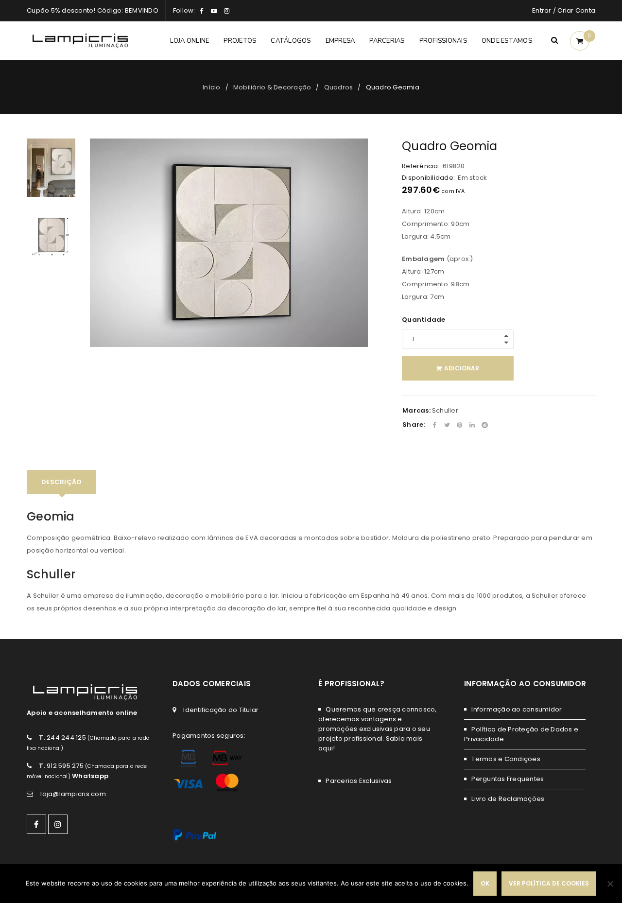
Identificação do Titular (221, 709)
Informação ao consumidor (516, 709)
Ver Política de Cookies (549, 883)
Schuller (445, 410)
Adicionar (461, 368)
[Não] (610, 883)
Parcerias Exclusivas (359, 780)
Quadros (338, 87)
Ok (485, 883)
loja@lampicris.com (73, 794)
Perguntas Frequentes (507, 778)
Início (212, 87)
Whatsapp (90, 776)
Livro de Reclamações (507, 798)
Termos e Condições (505, 759)
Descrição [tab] (61, 481)
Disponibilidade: (428, 178)
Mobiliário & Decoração (272, 87)
